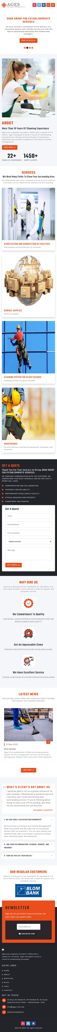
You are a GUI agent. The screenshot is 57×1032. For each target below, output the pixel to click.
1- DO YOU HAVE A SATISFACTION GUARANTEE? (23, 819)
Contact (8, 990)
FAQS (6, 986)
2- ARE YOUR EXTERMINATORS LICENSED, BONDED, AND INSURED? (26, 846)
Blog (6, 982)
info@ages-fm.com (15, 1007)
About (7, 974)
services (8, 978)
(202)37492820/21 (15, 1012)
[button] (25, 48)
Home (6, 971)
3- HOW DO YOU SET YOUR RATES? (18, 855)
